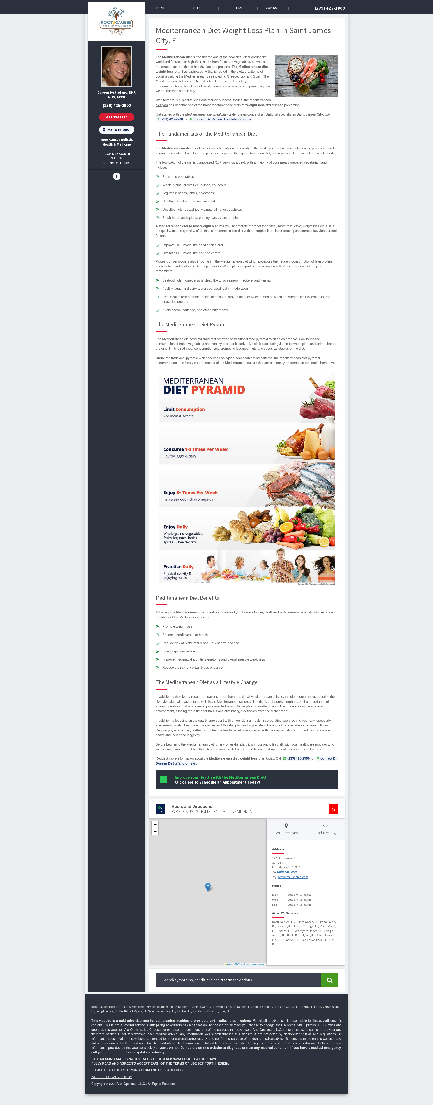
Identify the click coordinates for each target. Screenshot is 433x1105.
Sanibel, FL (184, 1011)
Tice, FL (224, 1011)
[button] (208, 887)
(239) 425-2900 (330, 8)
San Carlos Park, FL (205, 1011)
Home (160, 8)
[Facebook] (116, 176)
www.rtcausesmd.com (293, 877)
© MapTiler (237, 964)
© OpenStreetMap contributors (253, 964)
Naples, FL (244, 1007)
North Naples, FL (181, 1007)
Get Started (117, 117)
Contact (273, 8)
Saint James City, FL (161, 1011)
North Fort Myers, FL (133, 1011)
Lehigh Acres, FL (107, 1011)
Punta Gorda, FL (204, 1007)
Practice (196, 8)
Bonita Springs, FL (265, 1007)
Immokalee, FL (226, 1007)
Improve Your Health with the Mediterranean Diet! (220, 779)
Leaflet (229, 964)
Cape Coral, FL (287, 1007)
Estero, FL (306, 1007)
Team (238, 8)
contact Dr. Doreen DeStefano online (222, 119)
